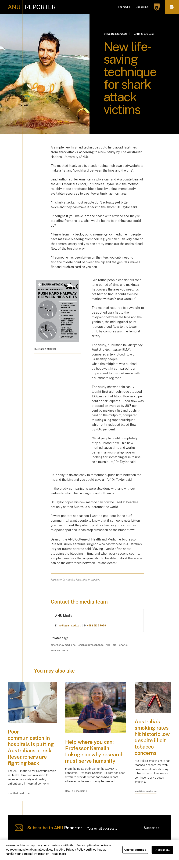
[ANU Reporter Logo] (31, 7)
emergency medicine (63, 645)
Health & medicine (143, 34)
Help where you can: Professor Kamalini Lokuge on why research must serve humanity (94, 751)
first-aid (111, 645)
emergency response (90, 645)
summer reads (59, 650)
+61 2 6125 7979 (96, 625)
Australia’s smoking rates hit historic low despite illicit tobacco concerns (152, 737)
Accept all (162, 849)
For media (124, 7)
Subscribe (142, 7)
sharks (123, 645)
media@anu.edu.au (69, 625)
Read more (59, 853)
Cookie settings (135, 849)
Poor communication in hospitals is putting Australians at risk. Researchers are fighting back (31, 747)
